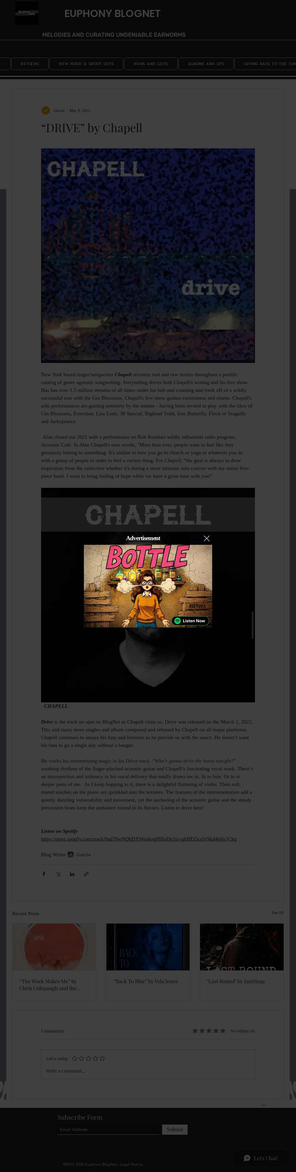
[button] (206, 538)
